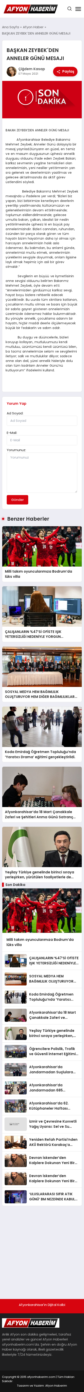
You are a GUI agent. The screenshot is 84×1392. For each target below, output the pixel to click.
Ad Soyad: (15, 413)
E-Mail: (12, 432)
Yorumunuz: (16, 450)
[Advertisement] (42, 1250)
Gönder (17, 499)
